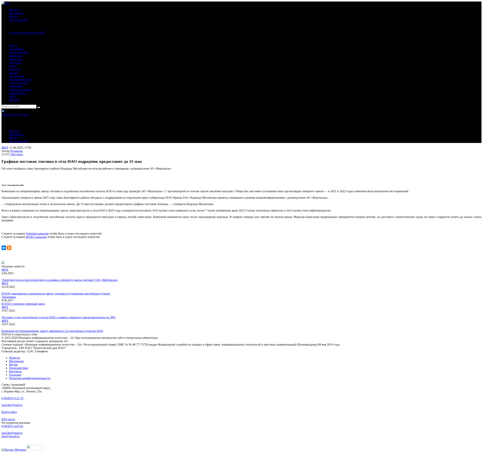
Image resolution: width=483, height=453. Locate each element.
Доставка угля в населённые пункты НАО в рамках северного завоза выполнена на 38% (58, 317)
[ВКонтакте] (4, 247)
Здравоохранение (20, 89)
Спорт (13, 65)
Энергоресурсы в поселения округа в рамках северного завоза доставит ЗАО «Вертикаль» (60, 280)
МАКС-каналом (36, 236)
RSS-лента (8, 419)
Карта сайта (9, 412)
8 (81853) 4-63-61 (12, 426)
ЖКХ (12, 96)
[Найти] (38, 107)
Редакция (16, 151)
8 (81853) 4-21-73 (12, 398)
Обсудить (17, 154)
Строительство (18, 82)
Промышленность (20, 79)
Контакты (15, 371)
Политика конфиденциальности (29, 378)
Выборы (14, 99)
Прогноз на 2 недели (15, 114)
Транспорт (16, 86)
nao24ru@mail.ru (12, 405)
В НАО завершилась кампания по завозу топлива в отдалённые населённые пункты (56, 293)
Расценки (15, 374)
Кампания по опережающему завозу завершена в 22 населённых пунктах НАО (52, 331)
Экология (15, 62)
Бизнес (13, 72)
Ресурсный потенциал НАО (27, 32)
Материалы (16, 13)
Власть (13, 45)
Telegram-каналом (37, 233)
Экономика (16, 48)
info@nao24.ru (11, 436)
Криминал (15, 55)
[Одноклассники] (9, 247)
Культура (15, 69)
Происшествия (18, 19)
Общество (15, 59)
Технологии (17, 76)
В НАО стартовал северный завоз (23, 303)
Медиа (13, 16)
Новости (14, 9)
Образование (17, 93)
